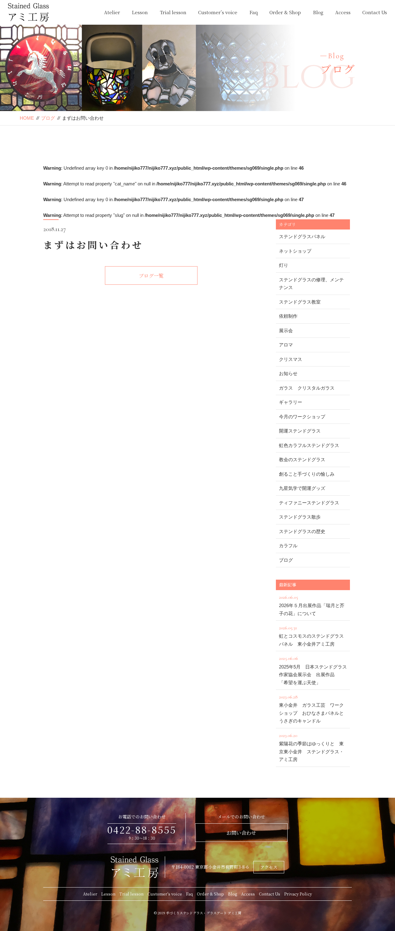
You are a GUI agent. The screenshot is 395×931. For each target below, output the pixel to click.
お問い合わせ (241, 832)
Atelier (112, 12)
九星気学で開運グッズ (302, 488)
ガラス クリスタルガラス (307, 388)
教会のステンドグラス (302, 459)
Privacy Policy (298, 894)
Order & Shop (285, 12)
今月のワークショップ (302, 416)
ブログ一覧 (151, 275)
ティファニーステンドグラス (309, 502)
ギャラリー (290, 402)
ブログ (48, 118)
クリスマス (290, 359)
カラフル (288, 545)
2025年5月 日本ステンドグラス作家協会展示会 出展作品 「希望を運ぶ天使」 (313, 670)
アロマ (286, 344)
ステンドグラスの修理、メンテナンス (311, 283)
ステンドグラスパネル (302, 236)
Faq (253, 12)
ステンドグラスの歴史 (302, 531)
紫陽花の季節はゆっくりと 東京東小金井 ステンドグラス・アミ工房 (311, 747)
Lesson (140, 12)
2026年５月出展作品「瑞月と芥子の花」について (311, 605)
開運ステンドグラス (300, 430)
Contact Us (374, 12)
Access (343, 12)
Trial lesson (173, 12)
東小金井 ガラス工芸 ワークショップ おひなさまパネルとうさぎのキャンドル (311, 708)
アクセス (268, 867)
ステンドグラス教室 (300, 301)
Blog (318, 12)
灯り (283, 265)
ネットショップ (295, 251)
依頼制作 (288, 316)
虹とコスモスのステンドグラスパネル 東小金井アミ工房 (311, 636)
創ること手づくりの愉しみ (307, 474)
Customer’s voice (217, 12)
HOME (27, 118)
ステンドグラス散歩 (300, 516)
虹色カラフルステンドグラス (309, 445)
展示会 (286, 330)
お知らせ (288, 373)
